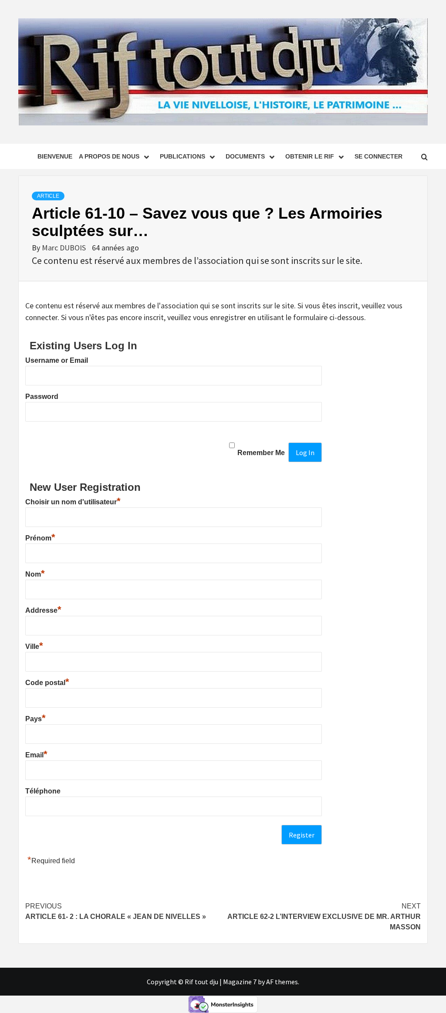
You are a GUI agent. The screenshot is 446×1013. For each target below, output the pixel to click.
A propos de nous (109, 156)
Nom (35, 574)
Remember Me (261, 452)
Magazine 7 (240, 981)
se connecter (378, 156)
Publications (182, 156)
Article (48, 196)
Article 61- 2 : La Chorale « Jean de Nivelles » (115, 911)
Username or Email (56, 360)
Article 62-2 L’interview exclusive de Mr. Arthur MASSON (324, 916)
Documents (245, 156)
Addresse (43, 610)
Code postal (47, 682)
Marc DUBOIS (65, 248)
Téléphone (43, 791)
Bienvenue (54, 156)
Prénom (40, 538)
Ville (34, 646)
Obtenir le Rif (309, 156)
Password (41, 396)
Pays (35, 719)
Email (36, 755)
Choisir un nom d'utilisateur (73, 502)
